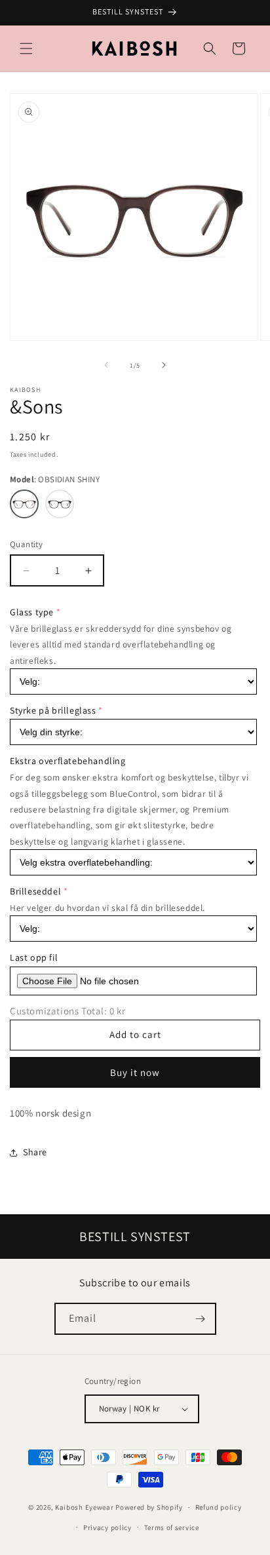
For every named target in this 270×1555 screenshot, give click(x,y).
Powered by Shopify (149, 1507)
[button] (26, 48)
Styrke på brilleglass (53, 710)
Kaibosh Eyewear (84, 1507)
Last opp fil (34, 957)
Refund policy (218, 1507)
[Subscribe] (200, 1319)
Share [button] (35, 1152)
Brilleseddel (35, 891)
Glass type (32, 612)
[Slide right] (163, 365)
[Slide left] (106, 365)
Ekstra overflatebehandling (68, 761)
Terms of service (171, 1527)
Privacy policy (107, 1527)
